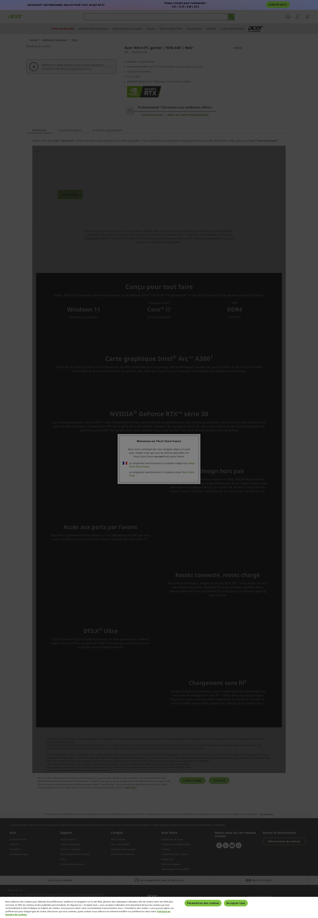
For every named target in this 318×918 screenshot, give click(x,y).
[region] (159, 907)
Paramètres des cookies (203, 903)
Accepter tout (235, 903)
